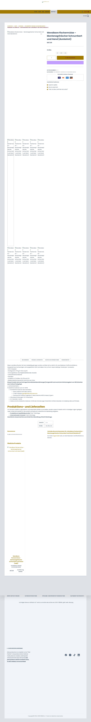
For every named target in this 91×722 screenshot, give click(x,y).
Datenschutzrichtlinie (31, 596)
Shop (39, 11)
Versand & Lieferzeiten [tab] (37, 360)
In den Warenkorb (70, 58)
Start (35, 11)
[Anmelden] (82, 11)
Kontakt (47, 11)
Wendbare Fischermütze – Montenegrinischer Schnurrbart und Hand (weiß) (16, 559)
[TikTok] (74, 655)
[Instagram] (70, 655)
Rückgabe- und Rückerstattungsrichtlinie (53, 596)
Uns (43, 11)
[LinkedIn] (79, 655)
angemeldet (56, 436)
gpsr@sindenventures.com (29, 393)
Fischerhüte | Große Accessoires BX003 (64, 72)
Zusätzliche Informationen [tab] (52, 360)
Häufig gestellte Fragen (13, 596)
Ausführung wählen (20, 570)
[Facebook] (66, 655)
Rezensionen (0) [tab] (65, 360)
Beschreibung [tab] (25, 360)
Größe (49, 50)
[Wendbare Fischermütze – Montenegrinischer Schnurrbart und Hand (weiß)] (16, 500)
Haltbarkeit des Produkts (77, 596)
